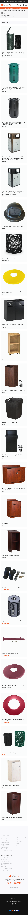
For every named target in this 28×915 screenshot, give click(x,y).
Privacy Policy (14, 898)
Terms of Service (14, 900)
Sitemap (14, 903)
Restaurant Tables (5, 838)
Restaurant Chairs (5, 835)
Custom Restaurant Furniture (5, 845)
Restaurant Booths (5, 840)
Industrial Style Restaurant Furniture (5, 848)
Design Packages (5, 870)
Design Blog (4, 871)
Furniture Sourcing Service (21, 837)
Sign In (17, 845)
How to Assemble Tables (6, 868)
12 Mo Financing (19, 841)
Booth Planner (4, 859)
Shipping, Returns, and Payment (14, 901)
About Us (18, 834)
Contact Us (18, 836)
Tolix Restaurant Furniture (6, 850)
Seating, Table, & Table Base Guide (6, 864)
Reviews (17, 843)
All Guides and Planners (6, 857)
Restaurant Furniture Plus (15, 908)
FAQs (17, 839)
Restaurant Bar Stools (6, 837)
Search (14, 905)
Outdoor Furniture (5, 842)
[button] (26, 5)
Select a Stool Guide (5, 861)
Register (17, 847)
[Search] (18, 5)
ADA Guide (3, 866)
